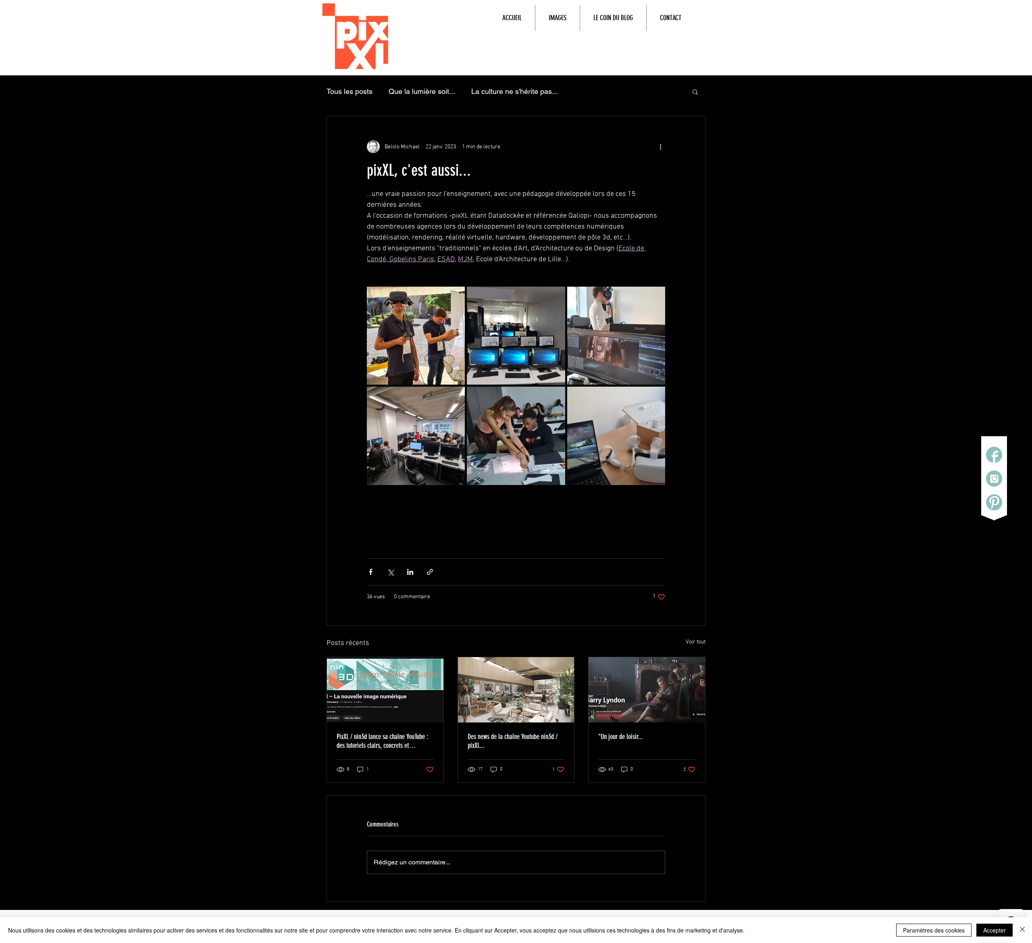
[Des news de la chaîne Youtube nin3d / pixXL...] (516, 689)
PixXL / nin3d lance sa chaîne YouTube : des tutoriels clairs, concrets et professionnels (382, 741)
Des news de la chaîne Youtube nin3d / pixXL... (513, 741)
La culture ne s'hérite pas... (514, 91)
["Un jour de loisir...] (647, 689)
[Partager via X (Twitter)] (390, 572)
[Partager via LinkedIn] (410, 572)
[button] (695, 91)
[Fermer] (1022, 930)
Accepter (994, 930)
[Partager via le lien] (430, 572)
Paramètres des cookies (934, 930)
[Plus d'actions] (660, 147)
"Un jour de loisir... (620, 736)
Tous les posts (349, 91)
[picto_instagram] (994, 478)
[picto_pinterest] (994, 502)
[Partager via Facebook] (371, 572)
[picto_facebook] (994, 455)
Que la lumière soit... (422, 91)
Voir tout (695, 642)
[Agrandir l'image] (416, 336)
